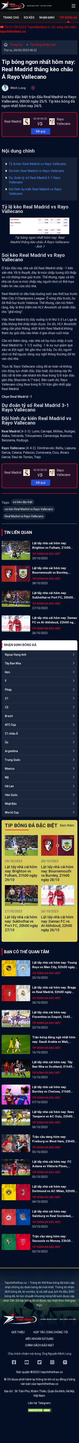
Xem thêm (67, 825)
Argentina (11, 751)
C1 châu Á (11, 733)
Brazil (9, 716)
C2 (6, 707)
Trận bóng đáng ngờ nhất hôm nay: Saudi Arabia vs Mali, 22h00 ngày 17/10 (53, 1039)
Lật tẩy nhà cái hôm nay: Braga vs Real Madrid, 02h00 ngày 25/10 (54, 990)
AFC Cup (10, 724)
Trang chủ (11, 17)
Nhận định (46, 17)
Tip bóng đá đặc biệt (43, 44)
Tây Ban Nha (13, 663)
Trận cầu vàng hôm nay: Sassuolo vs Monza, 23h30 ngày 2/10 (51, 1239)
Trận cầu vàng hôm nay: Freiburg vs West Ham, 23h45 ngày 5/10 (53, 1139)
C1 (6, 698)
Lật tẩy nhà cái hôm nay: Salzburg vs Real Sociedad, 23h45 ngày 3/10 (51, 1214)
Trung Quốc (12, 759)
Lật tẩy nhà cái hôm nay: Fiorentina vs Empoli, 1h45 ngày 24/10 (51, 1015)
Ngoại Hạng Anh (15, 654)
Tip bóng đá (68, 17)
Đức (7, 672)
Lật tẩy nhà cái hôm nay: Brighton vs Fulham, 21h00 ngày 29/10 (51, 545)
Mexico (10, 768)
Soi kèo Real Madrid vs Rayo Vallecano (36, 171)
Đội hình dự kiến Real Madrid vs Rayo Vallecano (35, 191)
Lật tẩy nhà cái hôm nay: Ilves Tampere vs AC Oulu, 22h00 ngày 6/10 (53, 1114)
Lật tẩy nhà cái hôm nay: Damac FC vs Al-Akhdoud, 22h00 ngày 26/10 (54, 620)
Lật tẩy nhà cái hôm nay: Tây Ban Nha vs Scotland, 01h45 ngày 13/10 (52, 1064)
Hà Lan (9, 786)
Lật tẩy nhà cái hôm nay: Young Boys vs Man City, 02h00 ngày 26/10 (54, 965)
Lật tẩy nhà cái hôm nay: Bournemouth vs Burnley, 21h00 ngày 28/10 (50, 570)
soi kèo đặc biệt (22, 502)
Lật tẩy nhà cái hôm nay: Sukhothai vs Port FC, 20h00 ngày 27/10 (52, 595)
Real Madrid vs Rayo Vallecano (24, 516)
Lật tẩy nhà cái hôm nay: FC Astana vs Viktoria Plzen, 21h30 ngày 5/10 (52, 1164)
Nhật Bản (11, 803)
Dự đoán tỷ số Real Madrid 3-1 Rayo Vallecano (34, 180)
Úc (6, 742)
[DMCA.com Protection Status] (39, 1411)
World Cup (12, 812)
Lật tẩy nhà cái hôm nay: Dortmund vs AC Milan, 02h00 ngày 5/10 (53, 1189)
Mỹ (7, 777)
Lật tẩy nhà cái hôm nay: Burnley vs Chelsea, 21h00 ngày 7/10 (51, 1089)
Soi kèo (29, 17)
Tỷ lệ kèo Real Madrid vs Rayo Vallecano (37, 164)
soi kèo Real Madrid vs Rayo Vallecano (29, 509)
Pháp (8, 689)
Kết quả (40, 131)
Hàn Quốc (11, 795)
